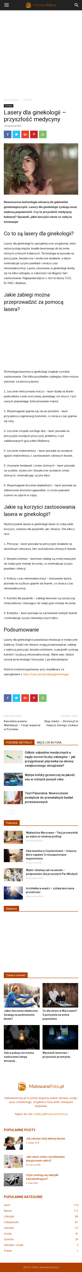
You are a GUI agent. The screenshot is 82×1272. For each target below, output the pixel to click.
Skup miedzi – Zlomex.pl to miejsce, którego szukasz (61, 723)
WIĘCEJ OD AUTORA (49, 742)
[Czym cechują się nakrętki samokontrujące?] (13, 1179)
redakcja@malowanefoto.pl (51, 1114)
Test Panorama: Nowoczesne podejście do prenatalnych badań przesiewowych (49, 797)
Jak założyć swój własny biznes (45, 1138)
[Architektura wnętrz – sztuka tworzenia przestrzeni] (13, 893)
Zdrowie (27, 99)
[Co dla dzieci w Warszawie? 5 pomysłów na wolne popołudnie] (60, 995)
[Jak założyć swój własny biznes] (13, 1143)
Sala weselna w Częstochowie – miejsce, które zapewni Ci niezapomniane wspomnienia (51, 854)
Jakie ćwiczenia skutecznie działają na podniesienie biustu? (21, 1014)
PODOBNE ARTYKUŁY (19, 742)
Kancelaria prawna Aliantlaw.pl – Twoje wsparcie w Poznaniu (22, 725)
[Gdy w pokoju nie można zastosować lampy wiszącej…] (22, 1037)
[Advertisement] (41, 53)
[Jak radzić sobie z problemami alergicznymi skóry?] (13, 1161)
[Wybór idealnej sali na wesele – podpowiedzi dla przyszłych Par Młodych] (13, 874)
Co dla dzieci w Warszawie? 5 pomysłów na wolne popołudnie (60, 1014)
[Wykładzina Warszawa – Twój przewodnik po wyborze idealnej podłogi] (13, 837)
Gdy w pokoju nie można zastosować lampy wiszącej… (19, 1056)
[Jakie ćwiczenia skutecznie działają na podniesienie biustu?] (22, 995)
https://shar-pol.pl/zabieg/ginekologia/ (46, 674)
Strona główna (11, 99)
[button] (76, 5)
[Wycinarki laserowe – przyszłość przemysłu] (60, 1037)
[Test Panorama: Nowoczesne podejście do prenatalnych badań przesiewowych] (13, 797)
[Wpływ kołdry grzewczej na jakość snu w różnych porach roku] (13, 779)
